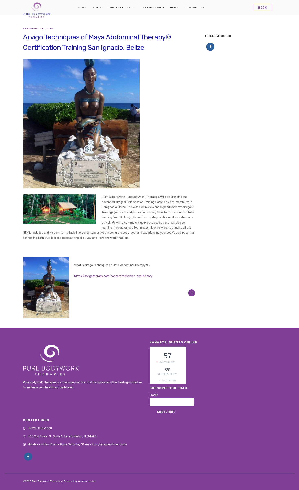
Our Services (119, 7)
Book (262, 7)
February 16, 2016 (38, 28)
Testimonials (152, 7)
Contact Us (195, 7)
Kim (95, 7)
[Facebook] (210, 47)
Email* (154, 395)
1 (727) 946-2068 (40, 428)
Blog (174, 7)
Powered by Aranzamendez (80, 481)
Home (81, 7)
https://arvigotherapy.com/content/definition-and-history (113, 276)
